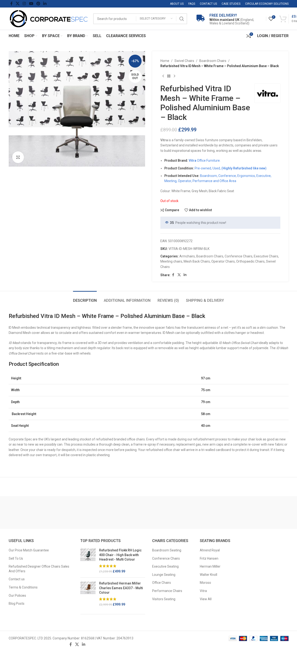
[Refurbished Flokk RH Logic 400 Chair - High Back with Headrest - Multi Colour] (88, 561)
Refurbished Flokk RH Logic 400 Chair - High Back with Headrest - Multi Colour (120, 554)
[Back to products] (169, 76)
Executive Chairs (266, 256)
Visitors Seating (163, 599)
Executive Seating (165, 566)
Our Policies (17, 595)
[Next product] (174, 76)
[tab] (85, 298)
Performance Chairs (167, 591)
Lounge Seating (163, 575)
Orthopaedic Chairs (250, 261)
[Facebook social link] (11, 3)
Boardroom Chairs (212, 61)
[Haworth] (234, 512)
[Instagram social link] (24, 3)
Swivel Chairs (184, 61)
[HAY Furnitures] (200, 512)
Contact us (17, 579)
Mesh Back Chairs (197, 261)
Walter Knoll (208, 575)
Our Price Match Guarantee (29, 550)
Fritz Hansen (209, 558)
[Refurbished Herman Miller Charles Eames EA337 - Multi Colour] (88, 594)
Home (164, 61)
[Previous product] (163, 76)
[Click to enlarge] (18, 157)
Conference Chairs (238, 256)
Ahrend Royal (210, 550)
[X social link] (17, 3)
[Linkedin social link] (45, 3)
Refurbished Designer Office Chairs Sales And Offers (39, 569)
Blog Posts (16, 603)
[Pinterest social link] (38, 3)
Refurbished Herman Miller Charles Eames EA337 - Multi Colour (121, 587)
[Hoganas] (97, 512)
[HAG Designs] (269, 512)
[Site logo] (49, 18)
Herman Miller (210, 566)
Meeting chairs (171, 261)
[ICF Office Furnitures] (28, 512)
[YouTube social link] (31, 3)
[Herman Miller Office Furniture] (166, 512)
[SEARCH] (181, 18)
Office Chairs (161, 582)
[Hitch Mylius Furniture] (131, 512)
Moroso (205, 582)
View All (206, 599)
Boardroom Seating (166, 550)
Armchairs (187, 256)
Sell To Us (16, 558)
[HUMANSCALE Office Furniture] (62, 512)
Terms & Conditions (23, 587)
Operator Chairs (223, 261)
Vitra (203, 591)
